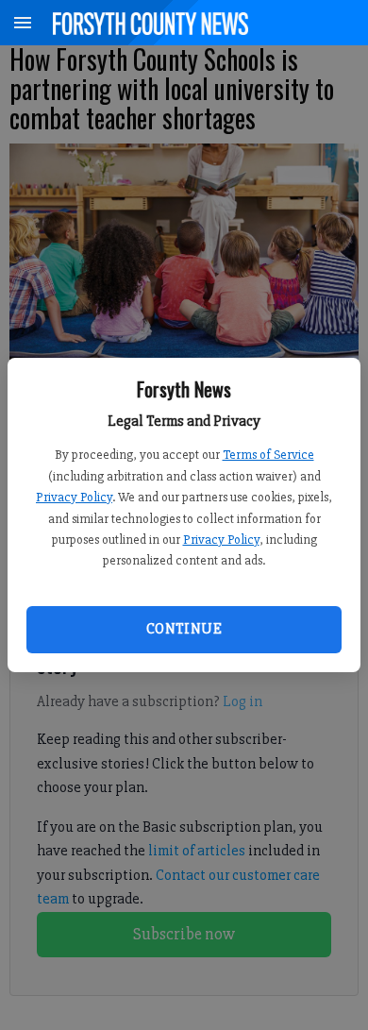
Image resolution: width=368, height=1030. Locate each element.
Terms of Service (268, 455)
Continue (184, 628)
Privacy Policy (74, 497)
